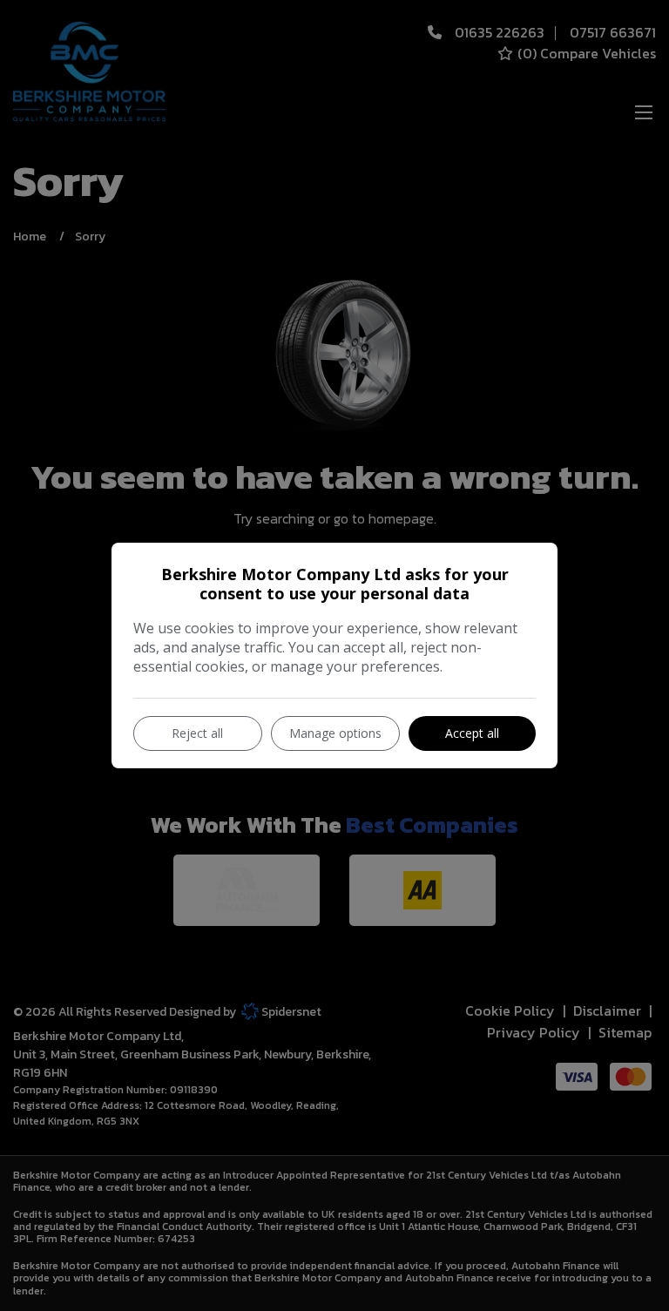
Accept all (472, 733)
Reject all (197, 733)
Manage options (335, 733)
